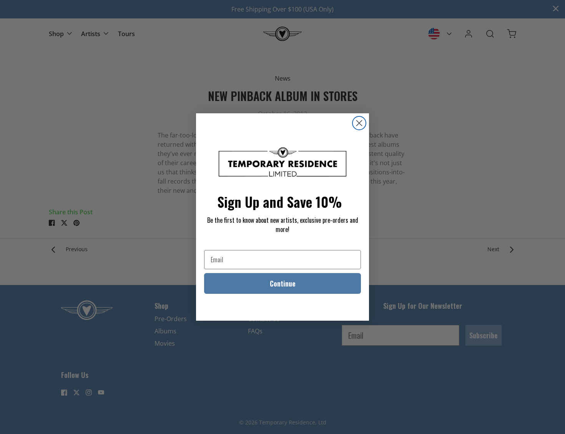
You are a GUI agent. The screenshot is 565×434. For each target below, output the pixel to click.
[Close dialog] (359, 123)
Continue (283, 283)
